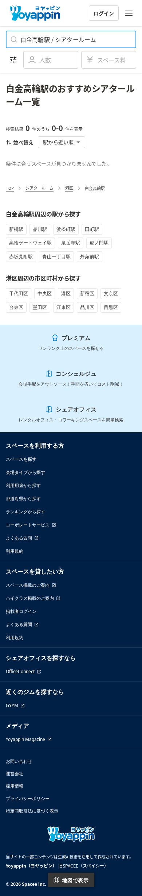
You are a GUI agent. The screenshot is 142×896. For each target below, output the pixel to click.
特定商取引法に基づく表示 (32, 811)
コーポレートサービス (28, 525)
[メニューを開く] (129, 13)
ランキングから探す (25, 512)
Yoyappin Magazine (25, 739)
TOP (10, 188)
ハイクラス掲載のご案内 (30, 598)
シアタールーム (39, 188)
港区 (69, 188)
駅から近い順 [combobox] (58, 142)
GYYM (12, 705)
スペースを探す (21, 459)
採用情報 (14, 786)
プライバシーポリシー (28, 798)
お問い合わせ (19, 761)
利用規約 (14, 551)
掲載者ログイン (21, 611)
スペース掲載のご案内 (28, 585)
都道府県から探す (23, 498)
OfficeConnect (20, 671)
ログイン (104, 13)
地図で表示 (75, 880)
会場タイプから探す (25, 472)
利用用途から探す (23, 485)
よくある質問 (19, 538)
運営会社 (14, 774)
